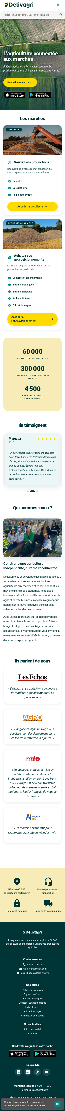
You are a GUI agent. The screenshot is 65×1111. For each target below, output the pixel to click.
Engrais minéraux (33, 994)
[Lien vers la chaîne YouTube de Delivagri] (46, 1072)
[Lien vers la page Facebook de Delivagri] (18, 1072)
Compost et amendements (32, 1002)
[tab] (28, 491)
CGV (48, 1085)
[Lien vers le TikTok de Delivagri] (37, 1072)
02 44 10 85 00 (32, 964)
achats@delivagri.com (32, 969)
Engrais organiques (32, 998)
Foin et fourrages (32, 1011)
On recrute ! (32, 1033)
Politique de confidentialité (34, 1090)
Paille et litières (32, 1007)
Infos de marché (32, 1029)
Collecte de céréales (32, 990)
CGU (39, 1085)
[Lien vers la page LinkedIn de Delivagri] (28, 1072)
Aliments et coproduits (32, 1015)
